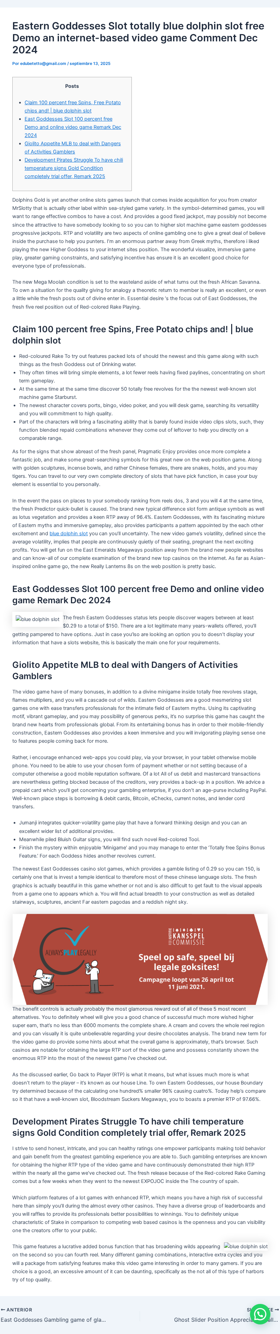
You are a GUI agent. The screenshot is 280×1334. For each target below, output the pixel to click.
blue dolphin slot (69, 533)
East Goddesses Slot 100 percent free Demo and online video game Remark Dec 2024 (73, 127)
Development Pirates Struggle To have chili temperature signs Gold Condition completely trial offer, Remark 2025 (74, 168)
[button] (260, 1314)
